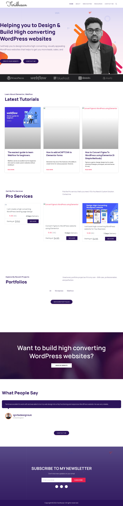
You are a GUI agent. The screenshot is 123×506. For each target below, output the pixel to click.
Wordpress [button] (59, 291)
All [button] (50, 291)
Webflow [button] (70, 291)
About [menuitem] (78, 4)
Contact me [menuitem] (109, 4)
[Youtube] (66, 486)
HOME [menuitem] (71, 4)
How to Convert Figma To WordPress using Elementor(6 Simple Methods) (99, 155)
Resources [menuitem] (98, 4)
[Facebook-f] (56, 486)
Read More (11, 169)
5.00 (11, 216)
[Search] (116, 4)
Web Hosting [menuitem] (87, 4)
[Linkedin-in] (61, 486)
